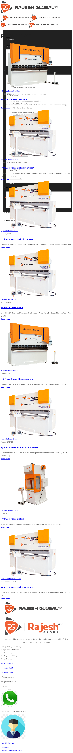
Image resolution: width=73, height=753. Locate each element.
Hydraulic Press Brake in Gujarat (17, 239)
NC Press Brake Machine (10, 91)
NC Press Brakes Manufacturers (17, 379)
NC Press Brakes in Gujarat (14, 99)
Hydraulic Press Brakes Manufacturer (19, 447)
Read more (5, 108)
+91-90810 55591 (7, 668)
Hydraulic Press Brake (12, 307)
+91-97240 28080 (7, 663)
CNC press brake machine (11, 579)
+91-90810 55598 (7, 673)
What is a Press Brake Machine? (17, 587)
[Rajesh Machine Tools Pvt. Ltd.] (29, 13)
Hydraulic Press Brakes (9, 159)
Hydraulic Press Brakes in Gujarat (17, 168)
